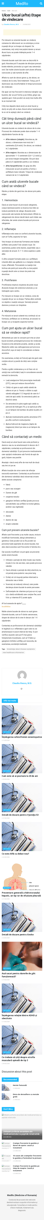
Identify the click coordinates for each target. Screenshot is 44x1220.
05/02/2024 (6, 1063)
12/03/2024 (6, 740)
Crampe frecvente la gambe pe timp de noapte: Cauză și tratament (26, 1168)
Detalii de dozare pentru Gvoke (18, 934)
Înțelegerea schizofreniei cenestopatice (22, 736)
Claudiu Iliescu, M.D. (11, 24)
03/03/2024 (6, 779)
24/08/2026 (17, 1173)
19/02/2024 (6, 979)
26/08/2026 (8, 1137)
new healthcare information (13, 652)
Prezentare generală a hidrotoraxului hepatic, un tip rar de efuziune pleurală (21, 894)
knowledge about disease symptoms (21, 649)
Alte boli (14, 11)
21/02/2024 (6, 899)
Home (4, 11)
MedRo (22, 4)
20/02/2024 (6, 938)
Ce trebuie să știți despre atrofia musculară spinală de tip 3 (18, 1059)
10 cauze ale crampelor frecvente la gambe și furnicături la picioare (27, 1157)
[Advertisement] (22, 32)
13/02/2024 (6, 1021)
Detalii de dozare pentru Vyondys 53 (20, 814)
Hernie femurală (20, 1085)
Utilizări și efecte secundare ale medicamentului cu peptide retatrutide (22, 1132)
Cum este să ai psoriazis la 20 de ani (20, 775)
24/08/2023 (27, 24)
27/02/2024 (6, 818)
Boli (9, 11)
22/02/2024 (6, 857)
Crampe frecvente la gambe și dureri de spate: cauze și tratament (26, 1145)
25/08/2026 (17, 1150)
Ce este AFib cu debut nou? (15, 853)
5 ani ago (17, 1088)
